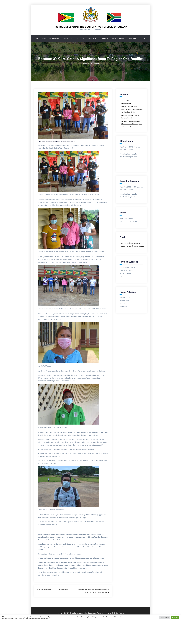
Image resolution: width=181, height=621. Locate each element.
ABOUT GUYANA (117, 39)
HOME (36, 39)
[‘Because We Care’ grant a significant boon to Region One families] (73, 115)
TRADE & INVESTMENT (89, 39)
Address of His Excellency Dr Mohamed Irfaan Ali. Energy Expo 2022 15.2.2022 (131, 124)
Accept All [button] (175, 617)
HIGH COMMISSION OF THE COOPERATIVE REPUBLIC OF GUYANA (90, 26)
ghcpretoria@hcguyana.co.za (130, 243)
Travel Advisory (126, 100)
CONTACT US (131, 39)
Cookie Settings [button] (165, 617)
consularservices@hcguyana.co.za (132, 246)
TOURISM (104, 39)
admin (97, 64)
